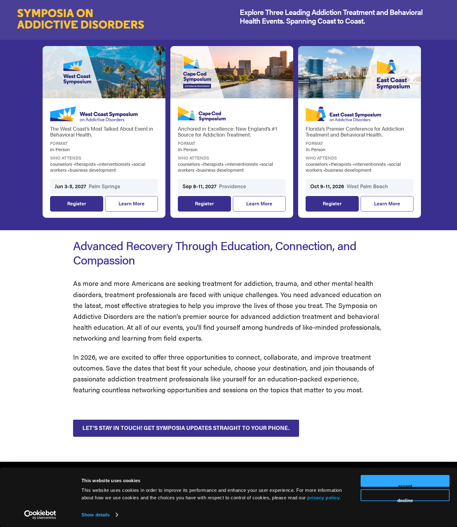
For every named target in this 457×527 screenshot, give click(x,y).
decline (405, 499)
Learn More (131, 203)
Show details (95, 514)
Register (82, 206)
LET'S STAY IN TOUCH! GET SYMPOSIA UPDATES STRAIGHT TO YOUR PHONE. (186, 427)
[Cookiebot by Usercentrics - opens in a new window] (40, 515)
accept (405, 485)
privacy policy (323, 497)
